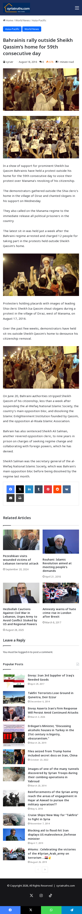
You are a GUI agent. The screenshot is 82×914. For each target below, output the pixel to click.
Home (9, 20)
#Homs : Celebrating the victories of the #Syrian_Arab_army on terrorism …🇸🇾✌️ (52, 853)
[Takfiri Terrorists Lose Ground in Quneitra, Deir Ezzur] (14, 697)
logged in (24, 652)
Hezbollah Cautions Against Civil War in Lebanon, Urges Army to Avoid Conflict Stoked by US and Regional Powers (20, 616)
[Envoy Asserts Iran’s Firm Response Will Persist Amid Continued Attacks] (14, 713)
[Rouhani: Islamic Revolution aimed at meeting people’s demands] (61, 542)
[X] (20, 489)
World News (22, 20)
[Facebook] (11, 489)
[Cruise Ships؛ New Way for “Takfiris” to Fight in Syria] (14, 819)
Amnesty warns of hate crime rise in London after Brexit (59, 612)
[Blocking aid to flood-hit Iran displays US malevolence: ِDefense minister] (14, 835)
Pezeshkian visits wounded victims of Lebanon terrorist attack (20, 559)
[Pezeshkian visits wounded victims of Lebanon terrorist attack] (21, 540)
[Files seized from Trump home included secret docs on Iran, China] (14, 756)
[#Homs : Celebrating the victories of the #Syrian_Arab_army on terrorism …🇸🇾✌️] (14, 853)
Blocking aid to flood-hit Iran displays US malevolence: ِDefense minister (52, 835)
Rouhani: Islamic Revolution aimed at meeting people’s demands (57, 565)
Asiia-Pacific (39, 20)
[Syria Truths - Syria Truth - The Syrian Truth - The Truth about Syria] (16, 8)
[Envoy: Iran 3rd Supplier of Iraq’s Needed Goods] (14, 681)
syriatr (9, 62)
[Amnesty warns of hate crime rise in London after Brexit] (61, 593)
